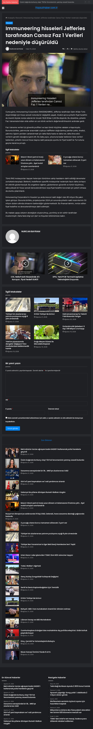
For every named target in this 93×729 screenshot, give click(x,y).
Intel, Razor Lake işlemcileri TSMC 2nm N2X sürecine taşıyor (47, 555)
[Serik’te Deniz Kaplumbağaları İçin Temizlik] (12, 590)
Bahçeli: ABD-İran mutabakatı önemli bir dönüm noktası (45, 609)
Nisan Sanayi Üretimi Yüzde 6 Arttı (36, 652)
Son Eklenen (46, 440)
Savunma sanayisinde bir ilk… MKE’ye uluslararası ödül (44, 471)
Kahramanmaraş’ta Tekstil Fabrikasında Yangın (75, 315)
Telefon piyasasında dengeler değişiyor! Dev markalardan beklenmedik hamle (17, 345)
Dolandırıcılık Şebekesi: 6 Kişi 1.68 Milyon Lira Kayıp (74, 327)
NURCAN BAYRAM (16, 49)
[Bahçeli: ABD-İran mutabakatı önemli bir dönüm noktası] (12, 612)
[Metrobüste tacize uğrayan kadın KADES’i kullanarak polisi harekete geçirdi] (12, 452)
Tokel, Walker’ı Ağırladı (31, 566)
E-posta (9, 409)
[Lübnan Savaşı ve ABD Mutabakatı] (12, 623)
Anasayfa (10, 18)
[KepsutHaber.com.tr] (46, 7)
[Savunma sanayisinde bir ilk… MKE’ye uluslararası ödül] (12, 474)
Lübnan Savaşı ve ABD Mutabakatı (36, 619)
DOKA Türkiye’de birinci (44, 314)
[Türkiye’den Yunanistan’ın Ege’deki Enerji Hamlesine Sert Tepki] (12, 547)
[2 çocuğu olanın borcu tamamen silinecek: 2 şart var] (55, 159)
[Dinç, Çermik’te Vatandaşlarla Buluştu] (12, 644)
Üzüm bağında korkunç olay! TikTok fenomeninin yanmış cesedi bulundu (52, 460)
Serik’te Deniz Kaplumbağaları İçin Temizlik (40, 587)
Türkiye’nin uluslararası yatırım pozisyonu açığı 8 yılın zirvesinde (17, 316)
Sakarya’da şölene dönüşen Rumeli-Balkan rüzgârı (43, 492)
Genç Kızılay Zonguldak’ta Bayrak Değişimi (39, 576)
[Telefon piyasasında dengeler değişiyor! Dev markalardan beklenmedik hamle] (18, 332)
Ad (7, 400)
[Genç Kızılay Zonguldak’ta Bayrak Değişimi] (12, 580)
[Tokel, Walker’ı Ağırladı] (12, 569)
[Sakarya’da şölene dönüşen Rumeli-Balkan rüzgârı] (12, 495)
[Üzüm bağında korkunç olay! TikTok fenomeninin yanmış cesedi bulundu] (12, 463)
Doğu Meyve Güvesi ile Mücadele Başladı (44, 342)
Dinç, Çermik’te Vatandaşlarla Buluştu (38, 641)
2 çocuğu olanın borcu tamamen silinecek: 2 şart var (74, 160)
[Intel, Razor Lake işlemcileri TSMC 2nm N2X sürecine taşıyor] (12, 558)
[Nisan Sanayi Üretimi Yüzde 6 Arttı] (12, 655)
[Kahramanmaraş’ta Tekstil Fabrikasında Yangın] (75, 305)
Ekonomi (19, 18)
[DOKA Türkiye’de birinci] (46, 305)
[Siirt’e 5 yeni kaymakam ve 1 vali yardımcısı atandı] (12, 484)
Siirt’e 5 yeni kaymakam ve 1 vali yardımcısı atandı (43, 481)
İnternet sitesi (53, 409)
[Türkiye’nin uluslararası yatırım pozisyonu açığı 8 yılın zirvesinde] (18, 305)
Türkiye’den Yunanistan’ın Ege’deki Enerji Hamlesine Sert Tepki (48, 544)
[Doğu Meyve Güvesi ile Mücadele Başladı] (46, 332)
